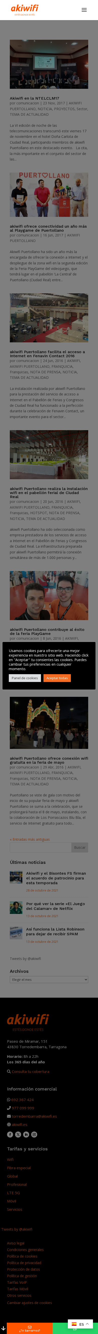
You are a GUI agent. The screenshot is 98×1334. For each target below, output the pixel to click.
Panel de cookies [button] (25, 678)
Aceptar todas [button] (57, 678)
